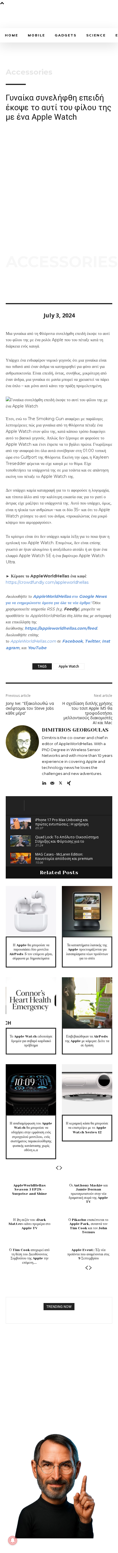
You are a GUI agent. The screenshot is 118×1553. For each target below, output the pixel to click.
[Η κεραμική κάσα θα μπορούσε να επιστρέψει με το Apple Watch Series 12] (87, 1089)
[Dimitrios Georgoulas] (22, 755)
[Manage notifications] (12, 1540)
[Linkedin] (44, 782)
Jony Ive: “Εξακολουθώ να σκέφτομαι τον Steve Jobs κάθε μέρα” (30, 708)
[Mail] (52, 782)
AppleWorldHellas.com (33, 641)
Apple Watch (69, 666)
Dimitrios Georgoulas (75, 729)
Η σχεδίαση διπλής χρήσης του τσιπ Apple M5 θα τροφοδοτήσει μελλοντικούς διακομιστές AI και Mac (87, 713)
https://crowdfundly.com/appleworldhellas (47, 582)
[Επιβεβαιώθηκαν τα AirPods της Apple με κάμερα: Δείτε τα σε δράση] (87, 1002)
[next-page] (61, 1168)
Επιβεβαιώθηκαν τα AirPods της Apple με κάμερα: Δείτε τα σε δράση (87, 1040)
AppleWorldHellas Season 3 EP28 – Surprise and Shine (29, 1189)
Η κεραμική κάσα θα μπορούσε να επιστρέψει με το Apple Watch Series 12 (87, 1127)
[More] (64, 286)
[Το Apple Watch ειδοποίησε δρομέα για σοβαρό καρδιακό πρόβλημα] (31, 1002)
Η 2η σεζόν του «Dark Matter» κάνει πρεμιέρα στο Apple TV (29, 1224)
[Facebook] (11, 286)
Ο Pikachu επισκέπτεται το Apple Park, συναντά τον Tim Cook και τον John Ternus (88, 1226)
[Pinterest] (38, 286)
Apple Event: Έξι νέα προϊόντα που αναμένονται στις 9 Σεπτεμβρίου (88, 1254)
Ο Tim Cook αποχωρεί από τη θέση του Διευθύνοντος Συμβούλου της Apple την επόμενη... (29, 1256)
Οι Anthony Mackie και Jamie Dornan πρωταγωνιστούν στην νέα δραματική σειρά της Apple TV (88, 1193)
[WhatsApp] (51, 286)
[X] (24, 286)
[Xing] (69, 782)
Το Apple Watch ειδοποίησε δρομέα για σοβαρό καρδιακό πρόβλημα (31, 1040)
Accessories (29, 72)
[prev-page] (57, 1168)
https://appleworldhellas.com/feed (61, 628)
